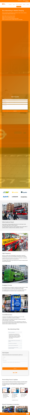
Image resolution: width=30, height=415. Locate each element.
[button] (15, 111)
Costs (14, 4)
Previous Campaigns (19, 4)
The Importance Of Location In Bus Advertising (6, 395)
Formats (10, 4)
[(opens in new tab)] (6, 192)
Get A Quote (18, 6)
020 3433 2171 (20, 0)
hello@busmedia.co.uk (25, 0)
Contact (28, 4)
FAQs (24, 4)
